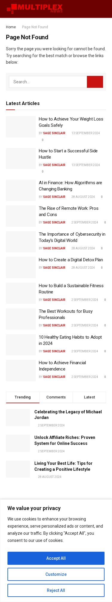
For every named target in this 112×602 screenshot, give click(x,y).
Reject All (56, 590)
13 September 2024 (85, 133)
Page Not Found (35, 27)
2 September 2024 (84, 222)
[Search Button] (95, 82)
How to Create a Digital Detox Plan (71, 259)
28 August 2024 (83, 196)
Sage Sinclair (54, 133)
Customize (56, 574)
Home (11, 27)
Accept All (56, 558)
